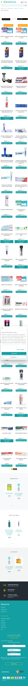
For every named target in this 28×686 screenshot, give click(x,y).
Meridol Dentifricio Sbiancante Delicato (7, 234)
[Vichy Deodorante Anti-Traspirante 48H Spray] (19, 488)
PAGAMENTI (3, 623)
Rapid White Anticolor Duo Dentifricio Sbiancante (21, 61)
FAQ (2, 629)
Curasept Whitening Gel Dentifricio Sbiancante (7, 136)
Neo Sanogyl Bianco (6, 433)
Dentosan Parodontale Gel (21, 433)
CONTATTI (3, 620)
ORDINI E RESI (3, 627)
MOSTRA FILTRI (6, 19)
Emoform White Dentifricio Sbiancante (7, 408)
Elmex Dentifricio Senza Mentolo (21, 459)
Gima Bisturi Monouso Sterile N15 (18, 531)
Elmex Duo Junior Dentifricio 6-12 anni (21, 37)
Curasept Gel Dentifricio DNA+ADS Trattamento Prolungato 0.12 (21, 162)
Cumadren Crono (9, 493)
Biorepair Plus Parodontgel (21, 309)
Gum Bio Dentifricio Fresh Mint (21, 234)
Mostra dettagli (20, 349)
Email (14, 644)
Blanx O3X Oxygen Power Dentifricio (21, 260)
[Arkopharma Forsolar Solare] (19, 561)
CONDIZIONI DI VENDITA (5, 618)
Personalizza (13, 357)
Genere (12, 652)
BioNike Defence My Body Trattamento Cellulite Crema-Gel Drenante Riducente (9, 532)
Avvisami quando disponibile (21, 68)
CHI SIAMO (3, 607)
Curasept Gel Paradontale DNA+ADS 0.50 (21, 111)
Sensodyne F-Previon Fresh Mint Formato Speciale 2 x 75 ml (21, 186)
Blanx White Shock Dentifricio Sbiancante (21, 384)
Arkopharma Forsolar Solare (18, 567)
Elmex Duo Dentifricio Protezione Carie (21, 285)
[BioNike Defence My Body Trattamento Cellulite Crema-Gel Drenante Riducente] (9, 524)
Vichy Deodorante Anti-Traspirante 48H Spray (19, 494)
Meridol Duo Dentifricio (7, 284)
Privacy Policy (17, 658)
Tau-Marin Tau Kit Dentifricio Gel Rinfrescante (7, 309)
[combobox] (14, 5)
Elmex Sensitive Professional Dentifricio (6, 384)
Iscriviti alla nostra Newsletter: (7, 640)
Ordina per (14, 19)
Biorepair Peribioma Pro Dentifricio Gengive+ (21, 87)
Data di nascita (12, 648)
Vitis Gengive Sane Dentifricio (6, 209)
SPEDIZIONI (3, 625)
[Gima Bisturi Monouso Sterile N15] (19, 524)
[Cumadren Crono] (9, 488)
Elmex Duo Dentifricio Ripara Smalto (7, 37)
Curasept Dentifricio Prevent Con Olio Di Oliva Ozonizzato (6, 161)
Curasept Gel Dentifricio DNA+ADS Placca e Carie (6, 185)
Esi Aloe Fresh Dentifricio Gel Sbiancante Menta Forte (6, 111)
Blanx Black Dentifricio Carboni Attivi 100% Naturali (7, 87)
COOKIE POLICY (4, 611)
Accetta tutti (14, 353)
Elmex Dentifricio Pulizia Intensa (21, 408)
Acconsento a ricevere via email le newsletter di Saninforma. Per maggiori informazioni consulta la (14, 658)
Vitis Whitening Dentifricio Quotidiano (7, 260)
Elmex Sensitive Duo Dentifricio (21, 210)
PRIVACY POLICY (4, 609)
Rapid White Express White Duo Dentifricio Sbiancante (7, 61)
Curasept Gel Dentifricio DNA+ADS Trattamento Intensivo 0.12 (21, 137)
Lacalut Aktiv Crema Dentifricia (7, 459)
